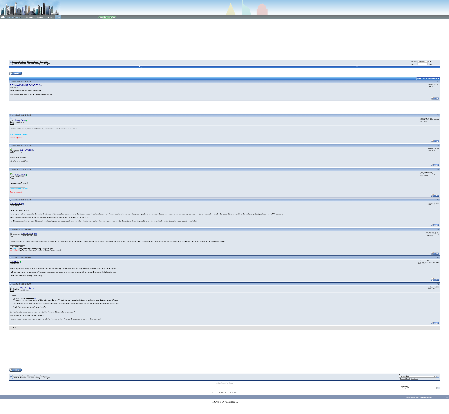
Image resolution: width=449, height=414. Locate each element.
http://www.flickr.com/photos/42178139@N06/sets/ (35, 248)
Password (413, 64)
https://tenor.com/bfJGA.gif (19, 161)
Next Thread (414, 379)
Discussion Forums (32, 62)
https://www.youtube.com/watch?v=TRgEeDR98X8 (27, 315)
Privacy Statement (426, 397)
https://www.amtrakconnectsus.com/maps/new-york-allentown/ (31, 94)
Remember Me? (434, 62)
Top (447, 397)
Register (141, 67)
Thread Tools (421, 78)
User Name (414, 61)
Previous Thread (405, 379)
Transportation (44, 62)
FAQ (357, 67)
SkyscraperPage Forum (19, 62)
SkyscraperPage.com (412, 397)
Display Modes (432, 78)
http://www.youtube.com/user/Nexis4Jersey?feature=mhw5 (39, 250)
